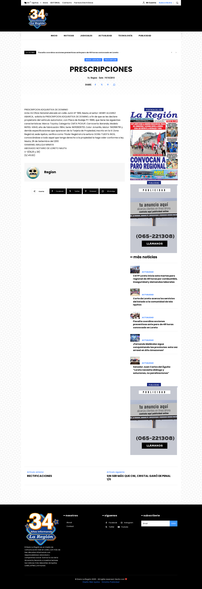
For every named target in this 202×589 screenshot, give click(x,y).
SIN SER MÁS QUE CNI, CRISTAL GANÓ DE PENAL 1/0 (139, 477)
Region (94, 77)
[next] (176, 52)
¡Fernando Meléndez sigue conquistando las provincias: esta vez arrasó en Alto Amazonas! (81, 52)
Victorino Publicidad (110, 582)
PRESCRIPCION (110, 60)
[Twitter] (101, 85)
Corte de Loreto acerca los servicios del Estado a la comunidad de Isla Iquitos (154, 301)
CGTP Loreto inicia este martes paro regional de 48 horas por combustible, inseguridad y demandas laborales (155, 279)
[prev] (171, 52)
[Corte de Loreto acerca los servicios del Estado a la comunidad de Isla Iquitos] (135, 292)
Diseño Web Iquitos (91, 582)
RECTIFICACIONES (39, 476)
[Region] (34, 172)
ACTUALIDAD (148, 272)
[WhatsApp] (114, 85)
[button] (177, 3)
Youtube (124, 527)
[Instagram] (121, 522)
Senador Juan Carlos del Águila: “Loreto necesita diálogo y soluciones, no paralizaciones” (152, 370)
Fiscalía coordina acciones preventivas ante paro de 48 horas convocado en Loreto (153, 324)
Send (173, 523)
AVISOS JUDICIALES (93, 60)
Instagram (128, 522)
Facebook (113, 522)
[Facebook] (95, 85)
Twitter (111, 527)
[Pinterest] (108, 85)
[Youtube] (118, 527)
